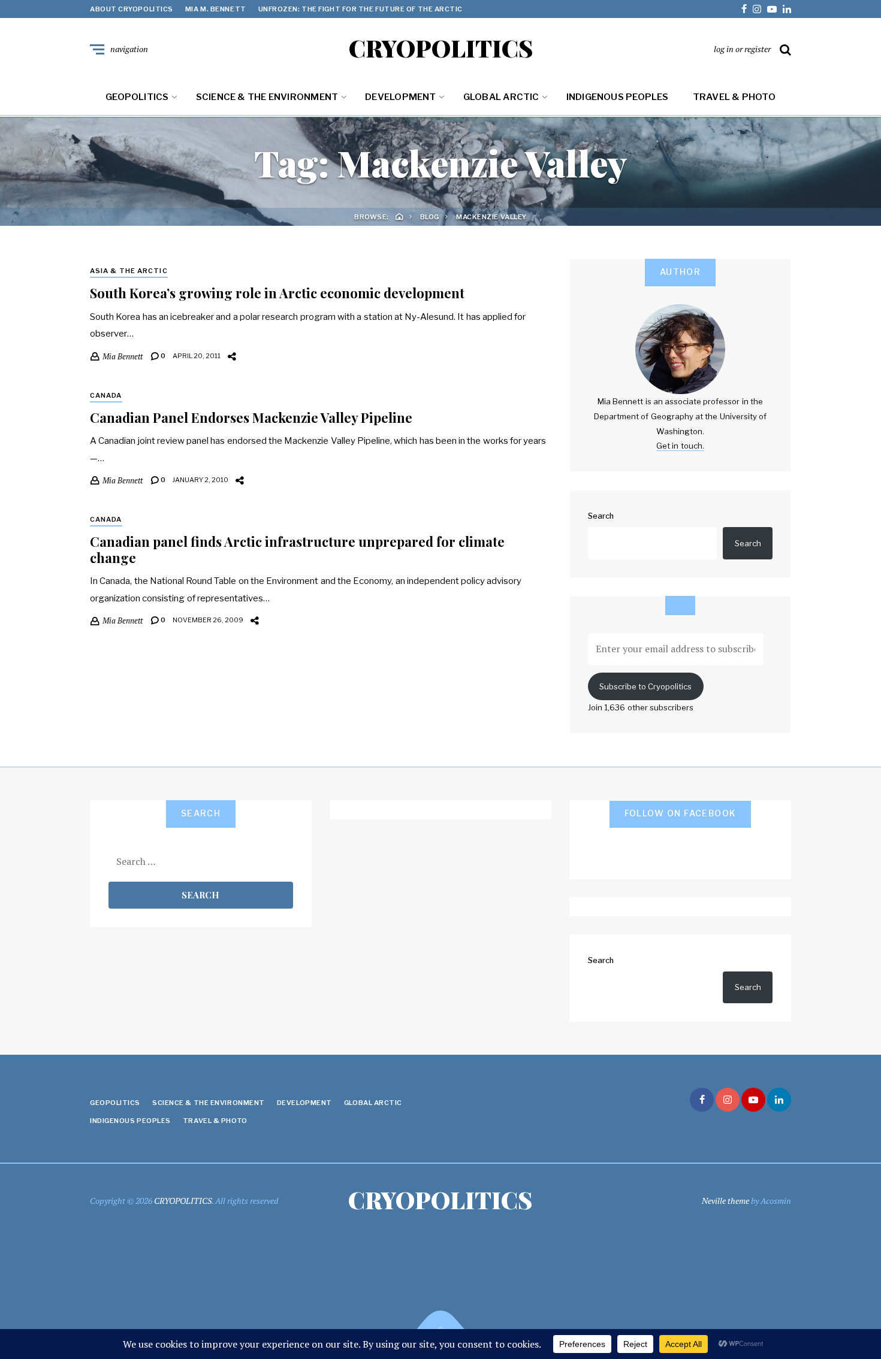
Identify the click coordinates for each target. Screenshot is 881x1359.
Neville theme (725, 1200)
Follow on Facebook (680, 813)
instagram (757, 9)
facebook (744, 9)
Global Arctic (501, 97)
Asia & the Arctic (129, 271)
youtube (772, 9)
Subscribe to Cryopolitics (645, 686)
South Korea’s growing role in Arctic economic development (277, 293)
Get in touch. (680, 445)
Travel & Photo (734, 97)
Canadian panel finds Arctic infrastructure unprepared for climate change (297, 549)
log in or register (742, 49)
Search (601, 515)
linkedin (787, 9)
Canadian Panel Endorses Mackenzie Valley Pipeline (251, 417)
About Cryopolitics (131, 9)
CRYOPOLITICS (441, 48)
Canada (106, 395)
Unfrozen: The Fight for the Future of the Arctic (360, 9)
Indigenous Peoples (617, 97)
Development (400, 97)
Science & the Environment (267, 97)
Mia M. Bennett (215, 9)
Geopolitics (136, 97)
